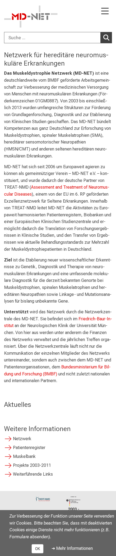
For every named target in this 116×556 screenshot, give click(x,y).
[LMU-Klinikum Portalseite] (23, 16)
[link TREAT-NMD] (42, 498)
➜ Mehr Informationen (72, 548)
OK (37, 549)
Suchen (106, 37)
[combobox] (58, 37)
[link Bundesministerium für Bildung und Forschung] (73, 501)
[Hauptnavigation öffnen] (105, 11)
